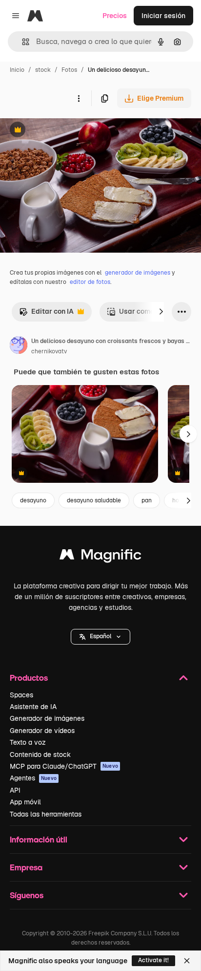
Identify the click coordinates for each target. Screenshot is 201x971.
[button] (100, 637)
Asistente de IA (33, 706)
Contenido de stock (40, 754)
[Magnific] (100, 556)
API (15, 790)
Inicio (17, 70)
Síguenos (26, 895)
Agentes (33, 778)
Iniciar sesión (163, 15)
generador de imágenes (137, 273)
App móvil (25, 802)
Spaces (21, 694)
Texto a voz (28, 742)
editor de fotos (90, 282)
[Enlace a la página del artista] (18, 346)
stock (43, 70)
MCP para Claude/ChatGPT (64, 766)
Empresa (26, 867)
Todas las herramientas (45, 814)
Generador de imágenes (47, 718)
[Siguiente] (161, 312)
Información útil (38, 839)
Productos (29, 677)
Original (62, 130)
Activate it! (153, 960)
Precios (114, 15)
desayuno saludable (94, 500)
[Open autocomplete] (21, 41)
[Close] (187, 961)
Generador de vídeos (42, 730)
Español (100, 636)
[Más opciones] (78, 98)
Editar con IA (46, 314)
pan (146, 500)
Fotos (69, 70)
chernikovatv (49, 351)
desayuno (33, 500)
